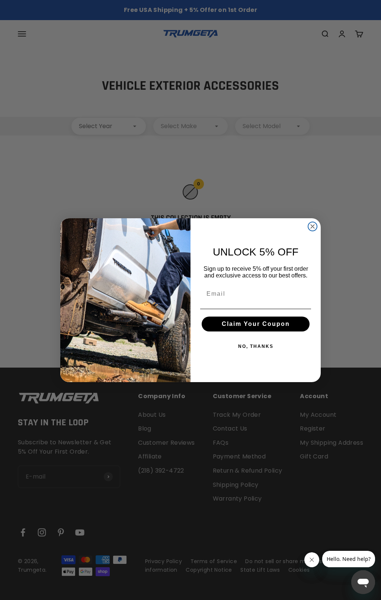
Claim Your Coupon (256, 324)
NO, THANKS (255, 346)
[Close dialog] (312, 226)
